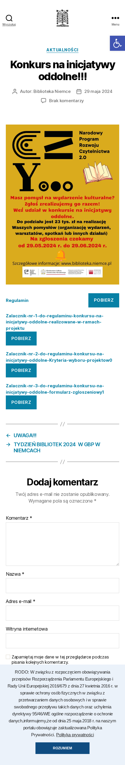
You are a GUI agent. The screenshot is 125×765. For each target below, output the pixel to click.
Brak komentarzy (66, 100)
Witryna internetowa (27, 629)
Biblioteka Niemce (52, 91)
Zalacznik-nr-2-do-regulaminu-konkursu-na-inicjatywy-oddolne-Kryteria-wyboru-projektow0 (59, 357)
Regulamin (17, 300)
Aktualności (62, 49)
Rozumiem (62, 748)
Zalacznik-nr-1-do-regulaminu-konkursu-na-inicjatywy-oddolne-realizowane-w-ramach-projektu (54, 322)
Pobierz (104, 300)
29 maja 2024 (98, 91)
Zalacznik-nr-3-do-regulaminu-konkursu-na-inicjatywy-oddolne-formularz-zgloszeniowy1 (55, 389)
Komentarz (19, 518)
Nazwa (15, 574)
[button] (117, 43)
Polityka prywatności (75, 734)
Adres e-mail (20, 601)
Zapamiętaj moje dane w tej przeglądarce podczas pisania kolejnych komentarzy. (60, 659)
